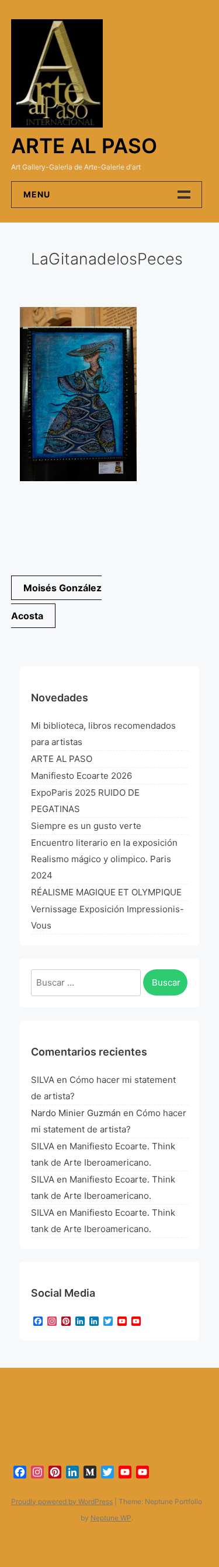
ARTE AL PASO (61, 758)
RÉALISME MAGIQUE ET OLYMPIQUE (106, 892)
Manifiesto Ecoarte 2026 (81, 775)
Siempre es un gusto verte (86, 825)
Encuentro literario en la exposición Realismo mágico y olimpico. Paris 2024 (104, 859)
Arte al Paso (84, 145)
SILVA (42, 1079)
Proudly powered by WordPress (62, 1501)
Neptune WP (111, 1517)
